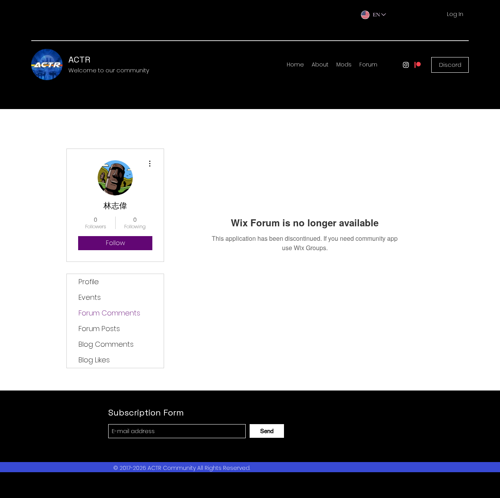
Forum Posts (99, 328)
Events (90, 297)
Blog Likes (94, 360)
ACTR (79, 59)
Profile (89, 282)
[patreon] (417, 65)
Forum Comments (109, 313)
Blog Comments (106, 344)
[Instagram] (406, 65)
